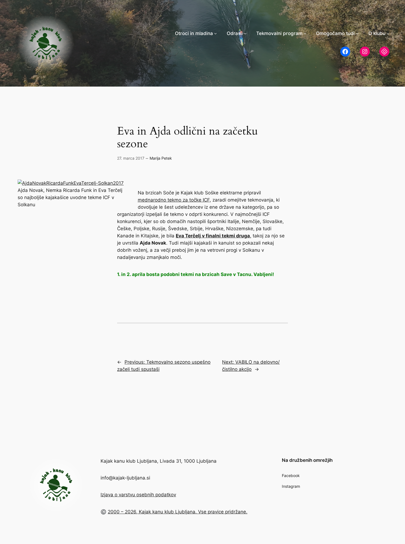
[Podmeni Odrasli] (245, 33)
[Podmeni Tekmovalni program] (305, 33)
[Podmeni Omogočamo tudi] (357, 33)
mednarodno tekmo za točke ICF (174, 200)
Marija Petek (161, 158)
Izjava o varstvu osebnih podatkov (138, 494)
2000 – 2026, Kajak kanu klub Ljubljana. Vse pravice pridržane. (177, 511)
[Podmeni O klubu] (388, 33)
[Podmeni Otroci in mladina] (215, 33)
